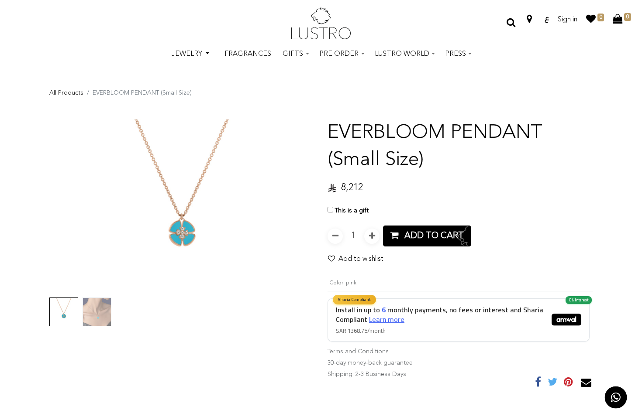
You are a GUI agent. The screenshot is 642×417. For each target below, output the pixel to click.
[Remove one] (335, 236)
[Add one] (372, 236)
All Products (66, 93)
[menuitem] (248, 54)
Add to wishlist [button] (360, 259)
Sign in (567, 19)
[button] (69, 207)
